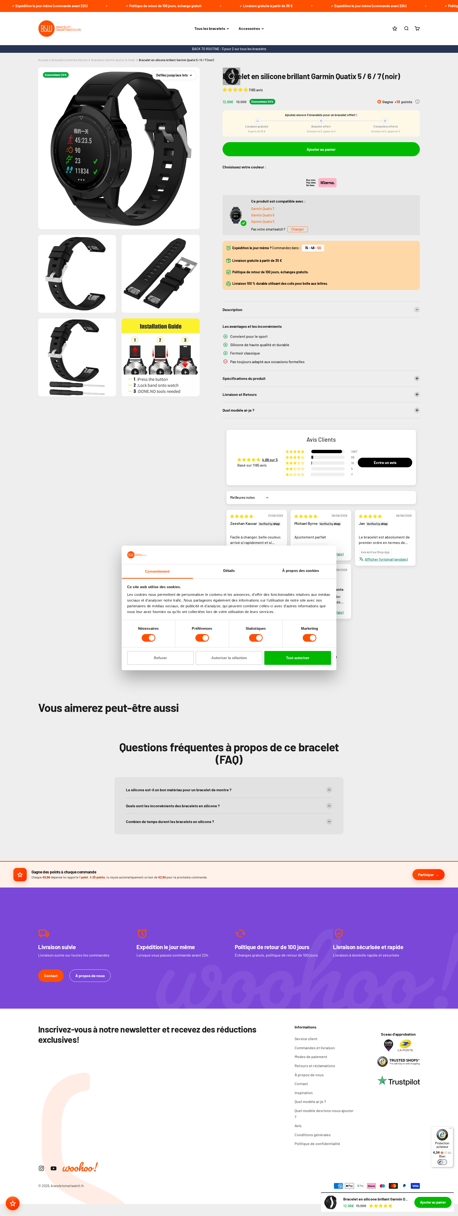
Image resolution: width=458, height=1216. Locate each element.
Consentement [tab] (157, 571)
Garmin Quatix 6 (262, 215)
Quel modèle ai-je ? (310, 1101)
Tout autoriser (297, 658)
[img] (241, 516)
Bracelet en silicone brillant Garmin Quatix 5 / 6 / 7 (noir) (176, 60)
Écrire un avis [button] (385, 462)
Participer (426, 874)
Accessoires (249, 28)
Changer (297, 229)
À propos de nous (90, 975)
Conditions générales (313, 1134)
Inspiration (304, 1092)
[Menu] (450, 1129)
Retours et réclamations (315, 1065)
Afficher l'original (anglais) (386, 559)
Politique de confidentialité (317, 1143)
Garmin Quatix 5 (262, 222)
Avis (298, 1125)
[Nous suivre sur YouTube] (53, 1168)
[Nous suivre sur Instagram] (41, 1168)
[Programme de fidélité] (13, 1203)
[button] (236, 89)
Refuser (160, 658)
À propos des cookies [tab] (300, 571)
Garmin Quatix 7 (262, 209)
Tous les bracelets (209, 28)
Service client (306, 1038)
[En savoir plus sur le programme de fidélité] (417, 101)
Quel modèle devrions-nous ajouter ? (324, 1113)
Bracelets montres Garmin (70, 60)
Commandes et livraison (315, 1047)
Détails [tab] (229, 571)
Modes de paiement (311, 1056)
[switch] (202, 638)
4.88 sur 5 (270, 459)
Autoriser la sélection (229, 658)
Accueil (43, 60)
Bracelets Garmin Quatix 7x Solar (113, 60)
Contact (51, 975)
